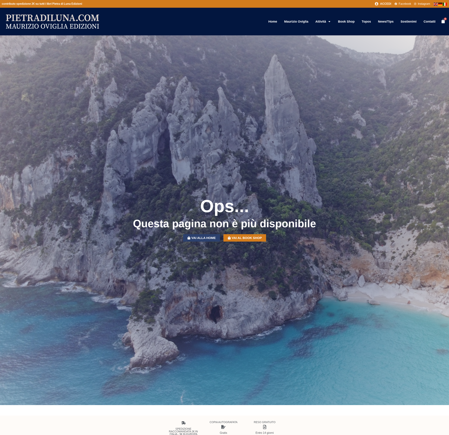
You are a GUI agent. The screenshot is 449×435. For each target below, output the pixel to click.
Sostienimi (409, 21)
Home (272, 21)
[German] (440, 4)
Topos (366, 21)
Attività (320, 21)
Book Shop (346, 21)
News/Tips (386, 21)
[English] (436, 4)
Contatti (429, 21)
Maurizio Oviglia (296, 21)
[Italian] (445, 4)
